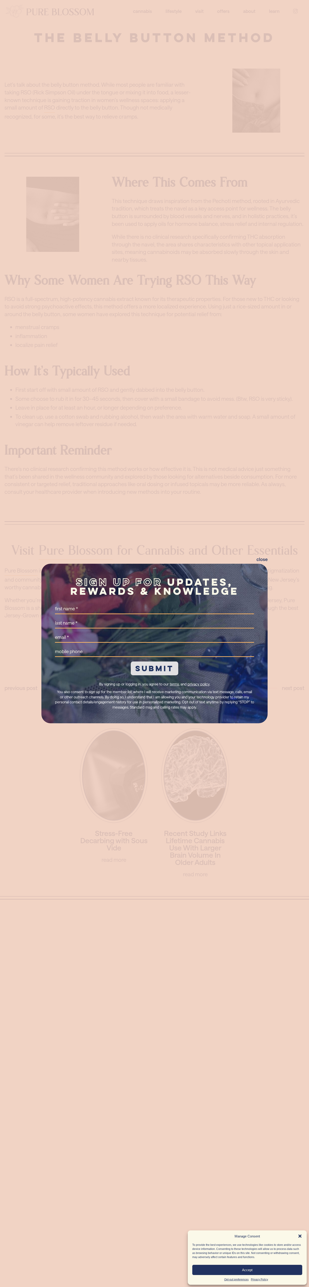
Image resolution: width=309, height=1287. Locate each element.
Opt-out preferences (236, 1279)
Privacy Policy (259, 1279)
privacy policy (198, 684)
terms (174, 684)
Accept (247, 1270)
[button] (300, 1236)
